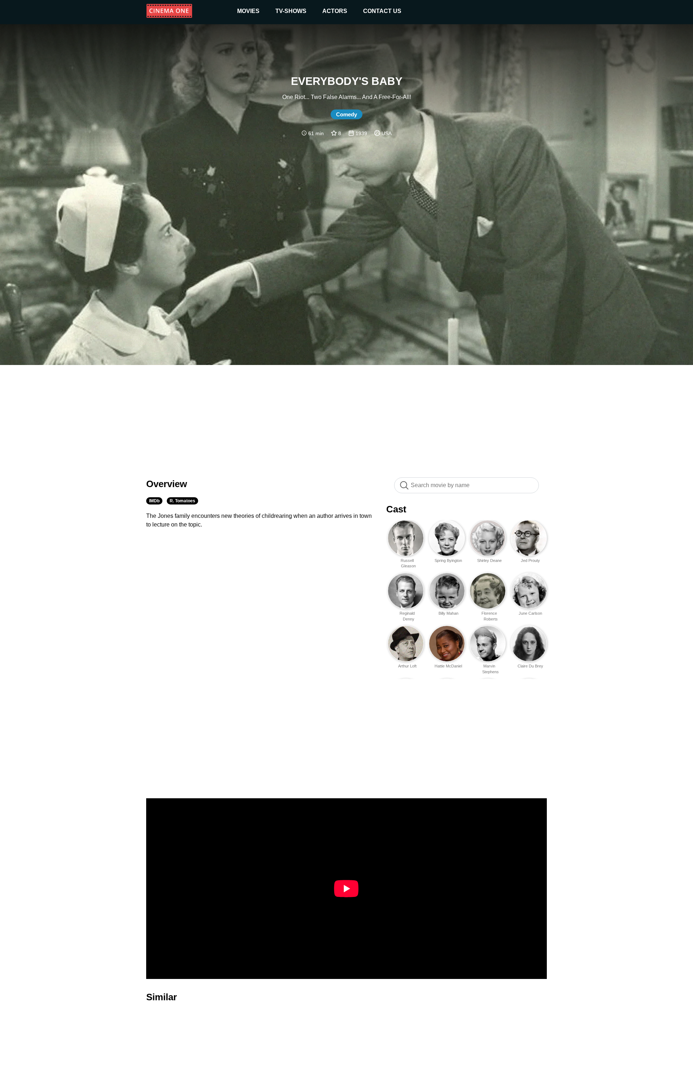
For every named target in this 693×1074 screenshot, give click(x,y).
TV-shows (290, 11)
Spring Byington (448, 560)
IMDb (154, 500)
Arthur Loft (407, 666)
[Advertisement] (346, 417)
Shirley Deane (489, 560)
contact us (382, 11)
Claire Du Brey (530, 666)
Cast (396, 509)
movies (248, 11)
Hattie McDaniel (448, 666)
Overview (166, 483)
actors (334, 11)
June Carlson (530, 613)
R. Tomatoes (182, 500)
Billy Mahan (448, 613)
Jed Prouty (530, 560)
